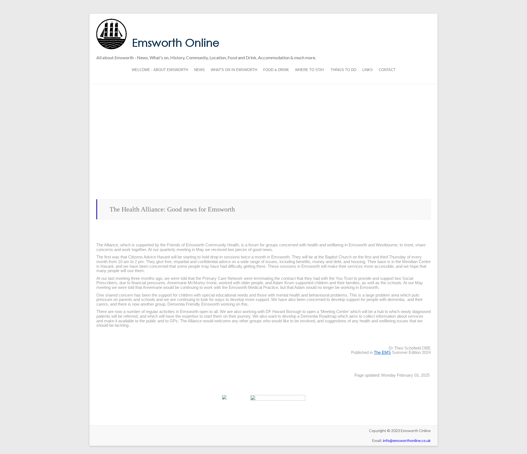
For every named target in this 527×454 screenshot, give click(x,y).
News (199, 70)
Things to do (343, 70)
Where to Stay (309, 70)
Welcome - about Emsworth (160, 70)
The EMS (382, 352)
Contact (387, 70)
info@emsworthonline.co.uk (407, 440)
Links (367, 70)
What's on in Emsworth (234, 70)
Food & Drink (276, 70)
